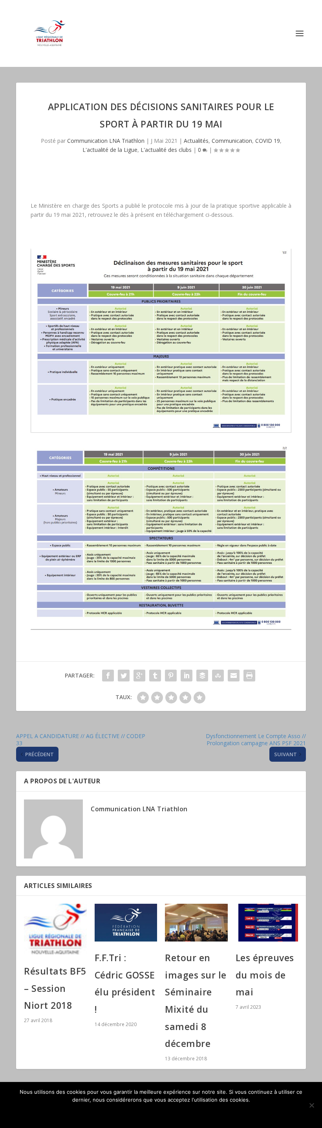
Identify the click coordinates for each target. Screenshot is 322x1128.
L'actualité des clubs (166, 149)
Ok (161, 1113)
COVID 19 (267, 140)
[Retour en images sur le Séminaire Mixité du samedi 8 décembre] (196, 923)
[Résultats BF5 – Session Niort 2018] (55, 929)
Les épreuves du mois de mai (265, 974)
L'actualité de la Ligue (109, 149)
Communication (232, 140)
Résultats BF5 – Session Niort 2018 (55, 988)
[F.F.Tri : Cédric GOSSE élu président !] (126, 923)
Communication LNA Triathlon (106, 140)
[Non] (311, 1105)
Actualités (196, 140)
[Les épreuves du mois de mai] (267, 923)
